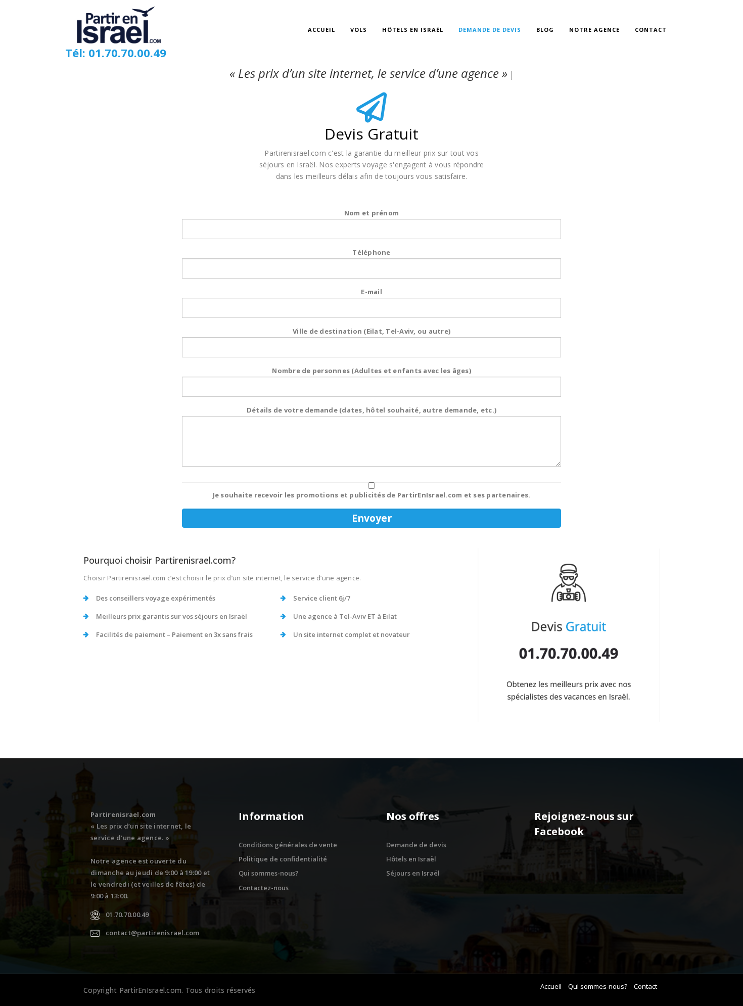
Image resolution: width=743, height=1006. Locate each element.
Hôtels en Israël (412, 29)
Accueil (321, 29)
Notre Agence (594, 29)
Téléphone (371, 252)
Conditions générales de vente (288, 844)
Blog (545, 29)
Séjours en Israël (413, 873)
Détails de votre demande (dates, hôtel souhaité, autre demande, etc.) (371, 410)
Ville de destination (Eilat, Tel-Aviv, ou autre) (371, 331)
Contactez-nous (264, 887)
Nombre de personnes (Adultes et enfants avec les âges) (371, 370)
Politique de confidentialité (283, 858)
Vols (358, 29)
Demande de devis (489, 29)
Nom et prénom (371, 212)
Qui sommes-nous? (269, 873)
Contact (651, 29)
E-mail (371, 291)
